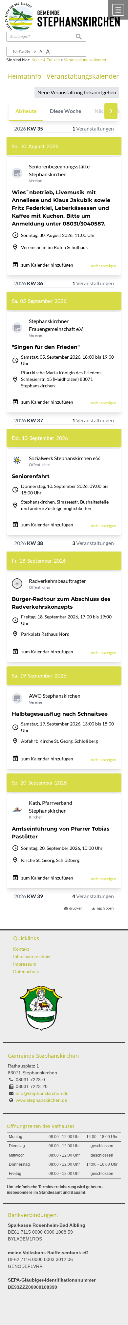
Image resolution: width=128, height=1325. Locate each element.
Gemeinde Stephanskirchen (43, 1055)
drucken (75, 908)
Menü (118, 10)
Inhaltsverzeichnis (31, 956)
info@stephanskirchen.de (42, 1093)
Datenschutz (26, 971)
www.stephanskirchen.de (41, 1100)
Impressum (24, 964)
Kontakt (21, 949)
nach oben (105, 908)
